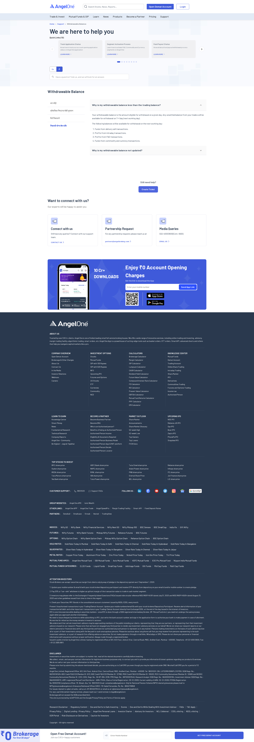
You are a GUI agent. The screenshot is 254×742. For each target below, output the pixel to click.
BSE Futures (141, 533)
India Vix (173, 527)
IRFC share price (58, 465)
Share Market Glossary (138, 426)
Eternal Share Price (136, 476)
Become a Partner (135, 16)
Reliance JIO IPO (174, 423)
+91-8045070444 (93, 689)
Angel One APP (71, 508)
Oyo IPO (171, 426)
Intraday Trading (174, 370)
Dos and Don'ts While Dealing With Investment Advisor (153, 707)
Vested (96, 514)
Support (164, 16)
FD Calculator (134, 384)
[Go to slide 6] (131, 62)
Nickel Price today (134, 555)
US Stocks (94, 381)
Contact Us (56, 367)
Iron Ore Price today (154, 555)
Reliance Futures (125, 533)
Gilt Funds (146, 566)
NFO (92, 370)
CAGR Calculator (135, 370)
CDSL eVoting (177, 711)
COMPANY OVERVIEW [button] (61, 353)
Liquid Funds (99, 566)
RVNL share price (97, 472)
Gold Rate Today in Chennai (127, 544)
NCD (92, 394)
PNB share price (135, 472)
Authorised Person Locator (101, 451)
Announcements (135, 423)
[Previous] (52, 49)
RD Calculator (134, 388)
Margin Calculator (136, 360)
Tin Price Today (173, 555)
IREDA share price (59, 472)
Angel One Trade (86, 508)
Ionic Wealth (89, 503)
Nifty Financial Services (93, 527)
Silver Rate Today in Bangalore (109, 549)
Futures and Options (98, 377)
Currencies (94, 388)
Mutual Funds (95, 360)
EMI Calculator (134, 405)
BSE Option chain (160, 538)
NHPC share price (97, 469)
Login (183, 6)
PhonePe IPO (173, 437)
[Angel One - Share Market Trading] (62, 7)
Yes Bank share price (60, 479)
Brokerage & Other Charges (63, 360)
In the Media (56, 370)
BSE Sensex (145, 527)
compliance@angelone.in (115, 683)
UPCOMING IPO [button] (174, 416)
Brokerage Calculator (137, 356)
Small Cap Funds (115, 566)
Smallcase (77, 514)
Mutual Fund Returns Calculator (141, 398)
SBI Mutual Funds (102, 560)
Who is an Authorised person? (102, 426)
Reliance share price (176, 465)
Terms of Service (113, 698)
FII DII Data (133, 444)
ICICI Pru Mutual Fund (161, 560)
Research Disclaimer (59, 707)
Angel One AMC (75, 503)
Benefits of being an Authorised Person (106, 430)
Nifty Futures (68, 533)
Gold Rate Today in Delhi (101, 544)
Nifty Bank (75, 527)
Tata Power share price (99, 479)
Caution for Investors (100, 715)
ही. (59, 69)
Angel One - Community (61, 440)
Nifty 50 (64, 527)
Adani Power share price (138, 469)
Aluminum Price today (96, 555)
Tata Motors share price (61, 476)
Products (117, 16)
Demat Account (174, 360)
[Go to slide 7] (134, 62)
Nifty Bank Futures (85, 533)
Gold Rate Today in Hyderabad (155, 544)
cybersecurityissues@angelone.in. (125, 689)
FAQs (181, 707)
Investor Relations (59, 374)
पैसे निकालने (55, 118)
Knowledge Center (59, 419)
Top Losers (133, 440)
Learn (96, 16)
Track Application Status (70, 44)
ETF (92, 384)
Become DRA (95, 423)
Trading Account (174, 363)
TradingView (107, 514)
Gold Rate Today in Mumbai (76, 544)
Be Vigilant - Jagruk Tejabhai (63, 444)
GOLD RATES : (56, 544)
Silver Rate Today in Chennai (137, 549)
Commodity (95, 391)
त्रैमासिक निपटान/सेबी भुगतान (61, 110)
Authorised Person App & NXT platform (106, 444)
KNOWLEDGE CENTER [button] (177, 353)
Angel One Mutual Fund (82, 560)
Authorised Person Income (100, 433)
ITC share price (174, 472)
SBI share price (96, 476)
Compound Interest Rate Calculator (143, 381)
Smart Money (57, 423)
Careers (55, 381)
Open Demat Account (160, 6)
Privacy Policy (97, 698)
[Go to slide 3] (124, 62)
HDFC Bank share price (99, 465)
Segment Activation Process (118, 44)
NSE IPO (171, 419)
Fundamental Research (61, 430)
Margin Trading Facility (121, 508)
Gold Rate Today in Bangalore (183, 544)
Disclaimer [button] (55, 653)
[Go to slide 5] (129, 62)
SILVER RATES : (56, 549)
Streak (87, 514)
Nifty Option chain (70, 538)
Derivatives (172, 381)
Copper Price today (74, 555)
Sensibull (66, 514)
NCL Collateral (162, 711)
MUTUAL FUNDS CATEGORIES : (63, 566)
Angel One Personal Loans (104, 711)
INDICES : (54, 527)
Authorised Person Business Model (104, 440)
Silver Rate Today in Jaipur (164, 549)
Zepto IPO (172, 433)
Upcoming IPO (96, 374)
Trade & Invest (57, 16)
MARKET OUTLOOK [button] (137, 416)
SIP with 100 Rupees (98, 363)
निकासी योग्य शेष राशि (58, 125)
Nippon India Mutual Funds (185, 560)
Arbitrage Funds (132, 566)
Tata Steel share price (138, 465)
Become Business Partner (100, 419)
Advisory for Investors (144, 711)
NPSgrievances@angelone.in (61, 686)
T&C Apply (191, 707)
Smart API (137, 508)
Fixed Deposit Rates (153, 508)
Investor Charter (125, 711)
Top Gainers (134, 437)
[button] (148, 105)
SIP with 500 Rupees (98, 367)
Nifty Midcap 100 (129, 527)
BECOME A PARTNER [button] (99, 416)
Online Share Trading (176, 367)
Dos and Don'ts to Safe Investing (104, 707)
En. (53, 69)
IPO (169, 377)
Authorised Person (175, 394)
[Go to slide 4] (126, 62)
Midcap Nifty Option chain (116, 538)
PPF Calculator (135, 401)
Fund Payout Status (162, 44)
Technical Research (59, 433)
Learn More (65, 54)
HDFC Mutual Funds (140, 560)
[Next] (201, 49)
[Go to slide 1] (118, 62)
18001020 (81, 491)
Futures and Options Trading (179, 388)
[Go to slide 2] (122, 62)
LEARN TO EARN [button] (59, 416)
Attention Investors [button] (61, 579)
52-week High (134, 430)
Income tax (172, 391)
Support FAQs (97, 491)
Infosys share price (175, 469)
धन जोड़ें (53, 103)
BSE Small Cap (160, 527)
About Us (55, 363)
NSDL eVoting (192, 711)
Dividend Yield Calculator (139, 374)
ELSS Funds (85, 566)
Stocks (93, 356)
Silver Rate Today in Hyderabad (79, 549)
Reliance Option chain (140, 538)
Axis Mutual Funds (121, 560)
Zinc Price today (116, 555)
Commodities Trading (176, 384)
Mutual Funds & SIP (79, 16)
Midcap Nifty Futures (105, 533)
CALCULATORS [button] (135, 353)
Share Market (173, 374)
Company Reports (59, 437)
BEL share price (135, 479)
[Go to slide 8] (136, 62)
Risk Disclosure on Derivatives (75, 715)
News (106, 16)
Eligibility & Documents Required (103, 437)
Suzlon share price (59, 469)
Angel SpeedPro (102, 508)
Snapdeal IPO (173, 440)
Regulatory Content (79, 707)
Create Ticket (148, 189)
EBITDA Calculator (136, 394)
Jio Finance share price (177, 476)
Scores (124, 707)
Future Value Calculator (138, 377)
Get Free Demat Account (209, 735)
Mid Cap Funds (160, 566)
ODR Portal (54, 715)
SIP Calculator (135, 363)
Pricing (152, 16)
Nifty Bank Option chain (91, 538)
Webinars (55, 377)
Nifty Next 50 (113, 527)
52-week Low (134, 433)
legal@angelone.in (118, 692)
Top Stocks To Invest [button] (62, 462)
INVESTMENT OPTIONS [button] (100, 353)
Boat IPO (171, 430)
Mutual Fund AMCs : (60, 560)
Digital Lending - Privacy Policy (77, 711)
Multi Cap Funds (177, 566)
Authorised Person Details (100, 447)
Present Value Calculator (139, 391)
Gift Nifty (184, 527)
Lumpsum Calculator (137, 367)
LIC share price (174, 479)
